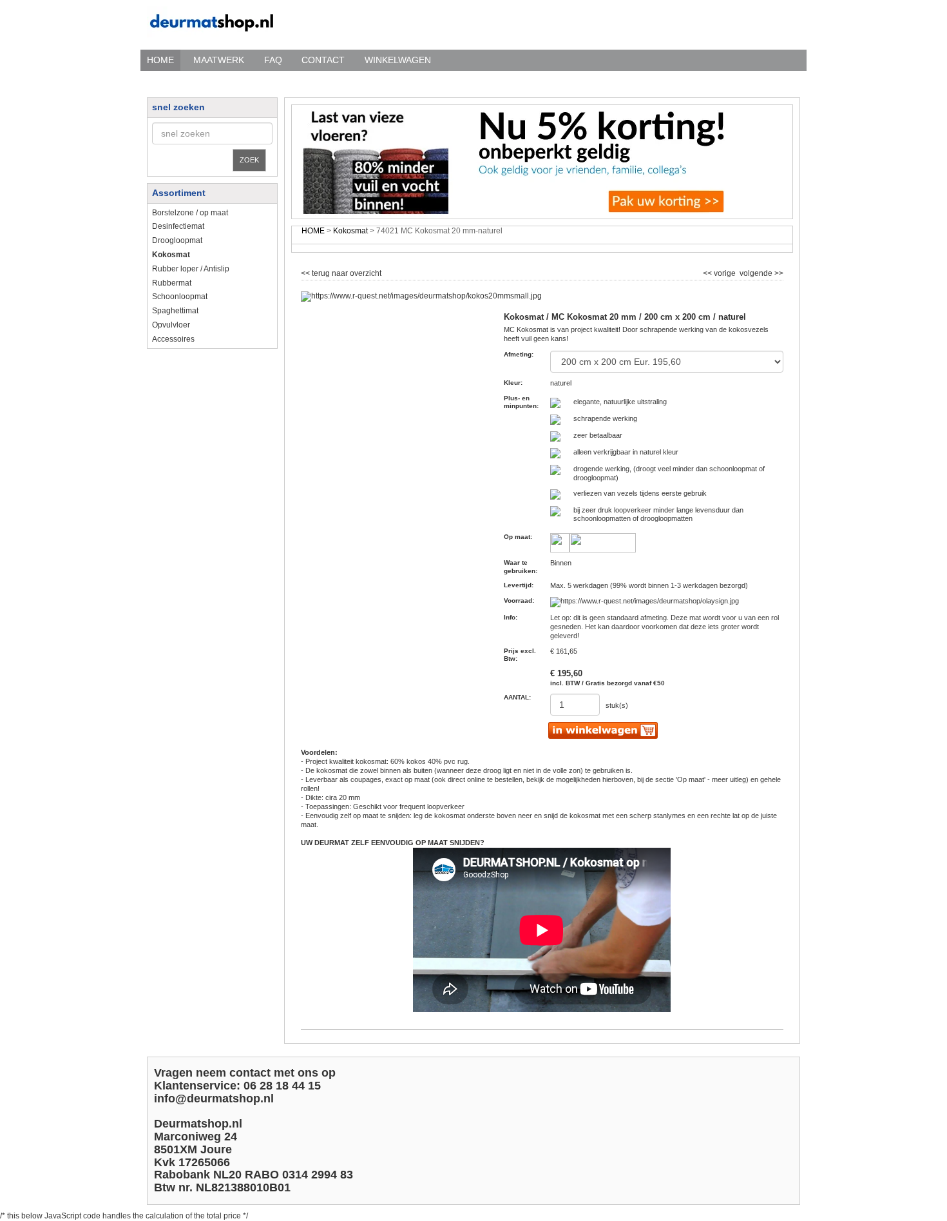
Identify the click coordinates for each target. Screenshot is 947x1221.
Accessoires (173, 339)
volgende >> (760, 272)
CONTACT (323, 60)
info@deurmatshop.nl (214, 1098)
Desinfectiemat (178, 226)
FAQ (273, 60)
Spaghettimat (175, 310)
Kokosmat (350, 230)
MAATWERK (218, 60)
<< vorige (720, 272)
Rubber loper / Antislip (190, 268)
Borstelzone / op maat (190, 212)
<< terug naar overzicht (341, 272)
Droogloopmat (177, 240)
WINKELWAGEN (398, 60)
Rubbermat (171, 283)
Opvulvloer (171, 324)
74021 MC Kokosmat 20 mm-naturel (439, 230)
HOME (160, 60)
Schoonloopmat (179, 296)
